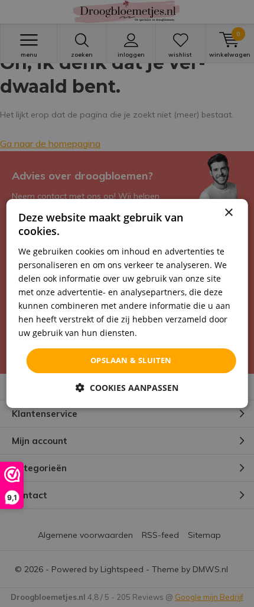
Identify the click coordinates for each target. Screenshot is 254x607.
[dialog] (127, 303)
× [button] (228, 212)
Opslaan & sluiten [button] (131, 360)
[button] (127, 387)
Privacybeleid (165, 332)
